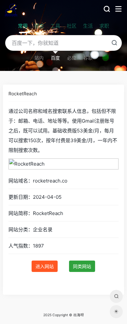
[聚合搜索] (116, 296)
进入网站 (44, 266)
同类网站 (82, 266)
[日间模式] (116, 311)
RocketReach (22, 93)
